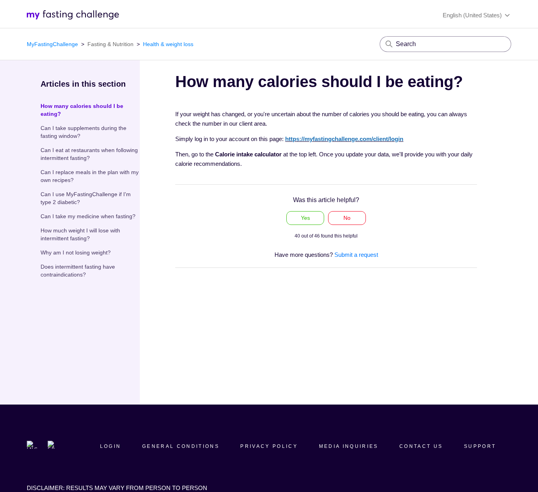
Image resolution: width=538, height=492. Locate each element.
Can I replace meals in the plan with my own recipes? (90, 176)
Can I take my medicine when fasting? (88, 216)
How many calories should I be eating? (82, 110)
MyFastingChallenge (52, 44)
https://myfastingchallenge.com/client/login (344, 139)
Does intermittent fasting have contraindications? (78, 271)
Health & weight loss (168, 44)
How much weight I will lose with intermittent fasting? (80, 234)
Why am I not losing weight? (76, 252)
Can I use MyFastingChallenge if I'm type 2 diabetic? (86, 198)
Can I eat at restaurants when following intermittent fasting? (89, 154)
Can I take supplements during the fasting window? (83, 132)
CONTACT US (421, 446)
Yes (305, 218)
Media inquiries (348, 446)
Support (480, 446)
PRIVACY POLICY (269, 446)
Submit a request (356, 254)
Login (110, 446)
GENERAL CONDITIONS (180, 446)
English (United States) (473, 15)
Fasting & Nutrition (110, 44)
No (347, 218)
